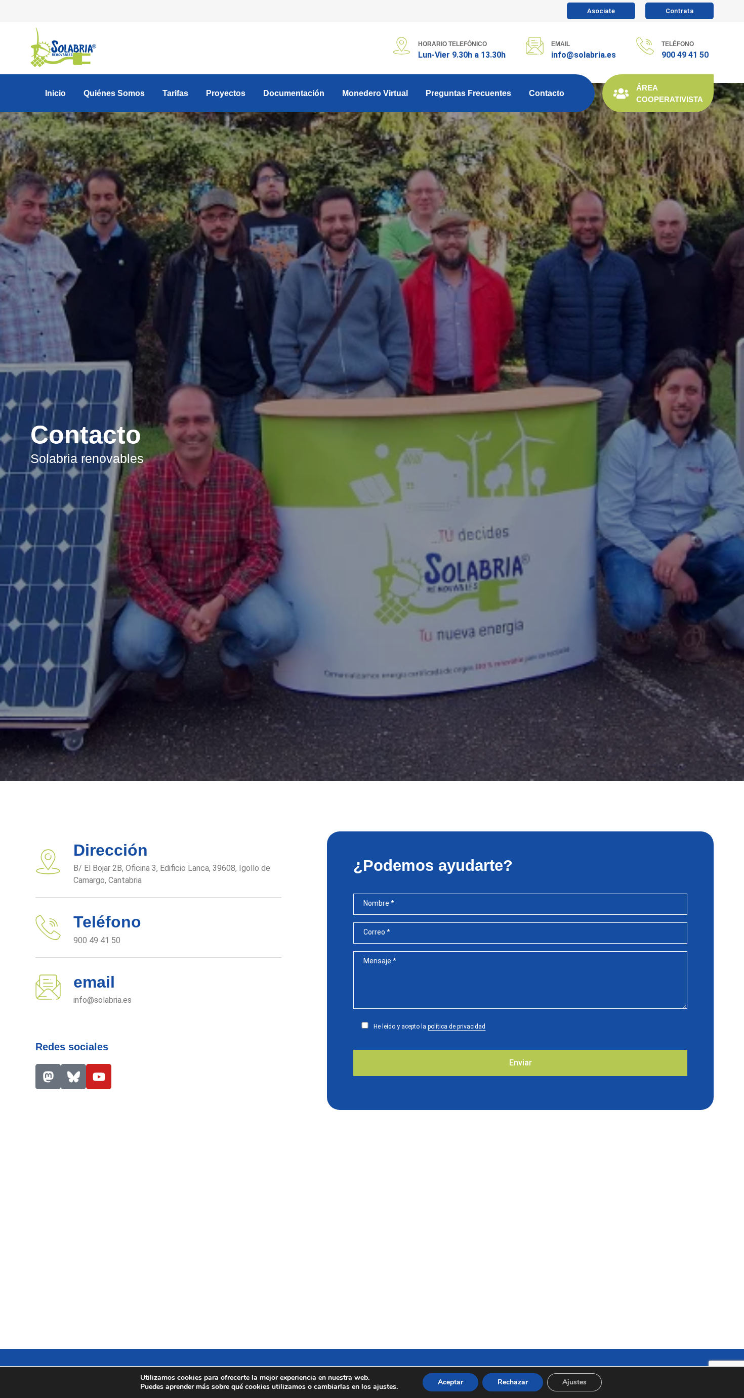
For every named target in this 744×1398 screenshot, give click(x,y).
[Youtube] (98, 1076)
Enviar (520, 1062)
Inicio (55, 93)
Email (560, 44)
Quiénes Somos (114, 93)
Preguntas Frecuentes (468, 93)
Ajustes (574, 1382)
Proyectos (225, 93)
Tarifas (175, 93)
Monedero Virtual (375, 93)
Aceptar (450, 1382)
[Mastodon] (48, 1076)
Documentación (293, 93)
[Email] (535, 46)
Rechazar (513, 1382)
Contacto (546, 93)
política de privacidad (456, 1026)
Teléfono (678, 44)
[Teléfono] (645, 46)
